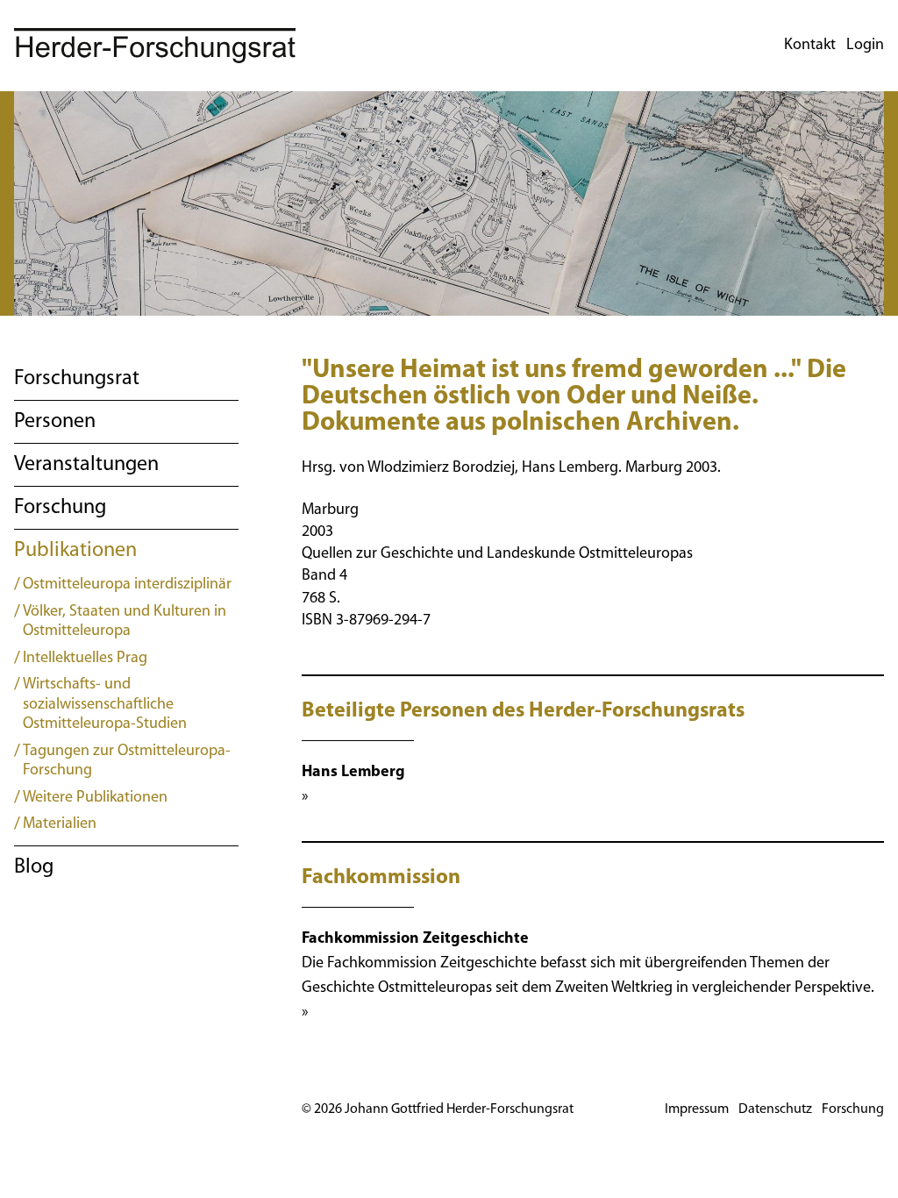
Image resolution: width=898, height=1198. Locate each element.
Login (865, 45)
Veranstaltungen (86, 464)
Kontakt (810, 45)
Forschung (60, 507)
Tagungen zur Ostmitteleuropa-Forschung (127, 762)
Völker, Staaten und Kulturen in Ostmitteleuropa (124, 622)
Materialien (59, 824)
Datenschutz (775, 1109)
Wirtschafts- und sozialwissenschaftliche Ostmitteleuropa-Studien (105, 704)
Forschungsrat (76, 378)
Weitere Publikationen (95, 798)
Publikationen (75, 550)
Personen (55, 421)
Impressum (697, 1109)
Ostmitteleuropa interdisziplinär (127, 585)
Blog (33, 867)
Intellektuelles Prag (85, 659)
